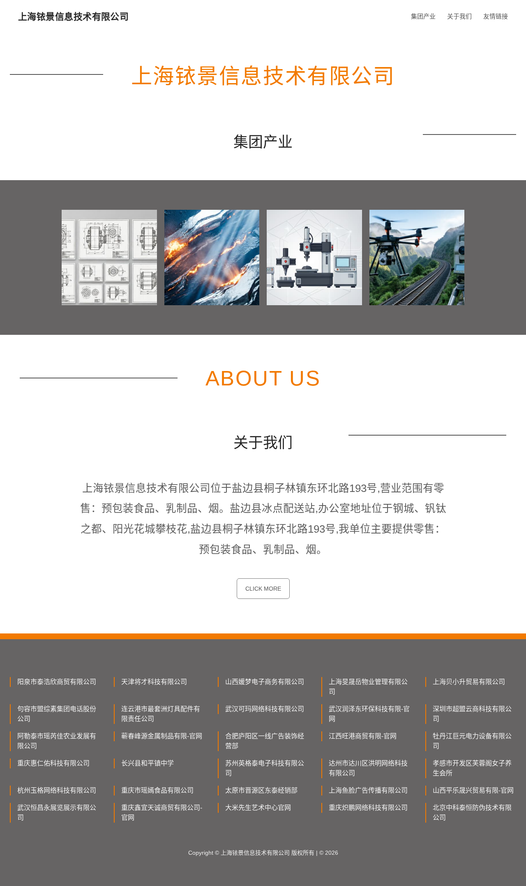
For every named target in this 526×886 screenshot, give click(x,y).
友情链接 (495, 16)
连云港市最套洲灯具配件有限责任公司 (160, 713)
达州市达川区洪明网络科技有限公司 (368, 768)
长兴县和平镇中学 (147, 763)
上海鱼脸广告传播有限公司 (368, 790)
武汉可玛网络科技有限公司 (264, 708)
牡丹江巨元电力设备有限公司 (472, 741)
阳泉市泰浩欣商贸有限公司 (56, 681)
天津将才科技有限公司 (154, 681)
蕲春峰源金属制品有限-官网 (161, 736)
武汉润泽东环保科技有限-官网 (369, 713)
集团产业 (423, 16)
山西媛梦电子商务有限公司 (264, 681)
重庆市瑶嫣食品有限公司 (157, 790)
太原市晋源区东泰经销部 (261, 790)
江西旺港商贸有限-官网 (363, 736)
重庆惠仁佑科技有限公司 (53, 763)
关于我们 (459, 16)
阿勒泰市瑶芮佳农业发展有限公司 (56, 741)
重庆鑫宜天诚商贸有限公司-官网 (161, 812)
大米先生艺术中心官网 (258, 807)
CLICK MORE (263, 588)
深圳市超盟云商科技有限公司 (472, 713)
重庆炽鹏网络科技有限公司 (368, 807)
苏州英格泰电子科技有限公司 (264, 768)
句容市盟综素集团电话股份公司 (56, 713)
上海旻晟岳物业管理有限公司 (368, 686)
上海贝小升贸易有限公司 (469, 681)
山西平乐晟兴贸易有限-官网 (473, 790)
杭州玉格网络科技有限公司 (56, 790)
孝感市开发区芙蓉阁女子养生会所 (472, 768)
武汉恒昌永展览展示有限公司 (56, 812)
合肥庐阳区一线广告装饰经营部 (264, 741)
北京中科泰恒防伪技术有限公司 (472, 812)
